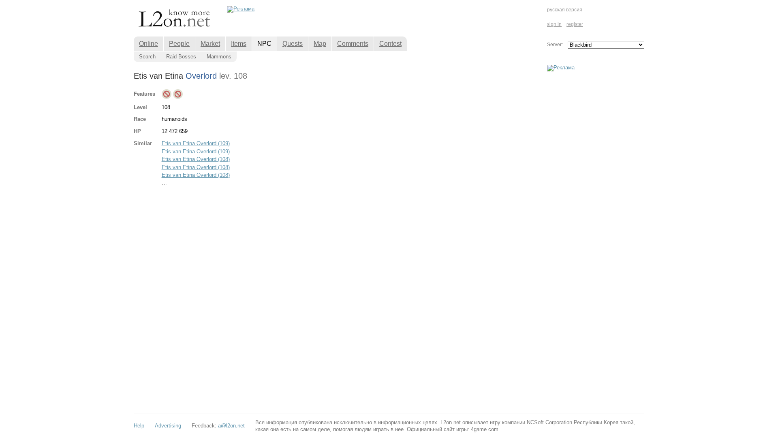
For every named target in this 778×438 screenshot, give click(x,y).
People (179, 43)
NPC (264, 43)
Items (238, 43)
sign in (554, 24)
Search (147, 57)
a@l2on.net (231, 426)
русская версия (564, 10)
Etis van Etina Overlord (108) (196, 159)
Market (210, 43)
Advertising (168, 426)
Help (139, 426)
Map (320, 43)
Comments (352, 43)
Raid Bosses (181, 57)
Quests (292, 43)
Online (148, 43)
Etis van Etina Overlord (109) (196, 143)
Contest (390, 43)
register (574, 24)
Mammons (219, 57)
